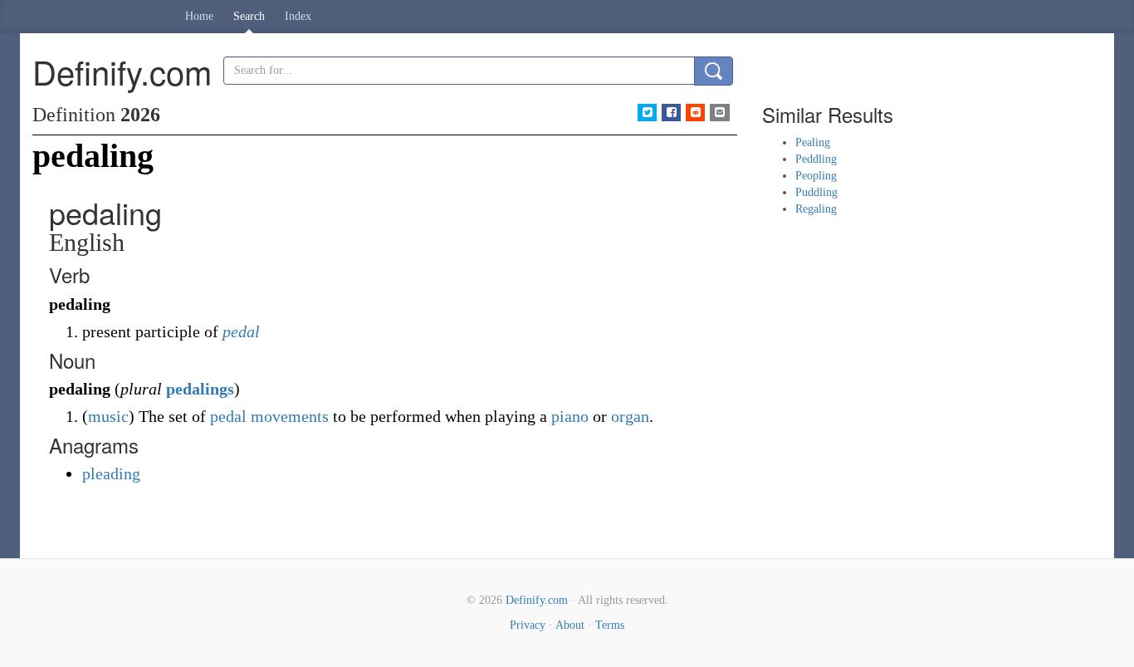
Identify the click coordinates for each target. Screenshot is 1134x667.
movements (290, 416)
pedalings (200, 389)
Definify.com (537, 600)
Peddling (816, 159)
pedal (241, 331)
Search (249, 16)
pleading (111, 473)
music (108, 416)
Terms (609, 625)
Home (199, 16)
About (569, 625)
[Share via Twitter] (647, 112)
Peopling (816, 175)
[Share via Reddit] (695, 112)
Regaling (816, 209)
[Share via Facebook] (671, 112)
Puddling (816, 192)
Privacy (527, 625)
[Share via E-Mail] (719, 112)
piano (570, 416)
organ (630, 416)
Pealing (812, 142)
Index (298, 16)
